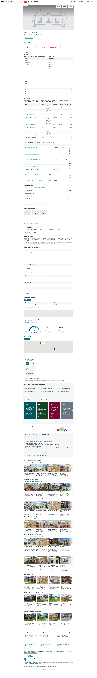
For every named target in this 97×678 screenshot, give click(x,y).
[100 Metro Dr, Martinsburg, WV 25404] (30, 487)
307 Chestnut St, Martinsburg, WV (31, 134)
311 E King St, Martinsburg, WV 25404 (32, 172)
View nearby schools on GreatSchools (32, 378)
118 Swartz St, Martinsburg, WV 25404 (32, 178)
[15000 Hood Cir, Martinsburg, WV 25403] (54, 468)
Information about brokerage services (31, 654)
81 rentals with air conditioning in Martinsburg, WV (34, 500)
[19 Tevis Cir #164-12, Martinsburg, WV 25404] (66, 542)
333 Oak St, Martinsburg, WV (30, 120)
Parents (42, 399)
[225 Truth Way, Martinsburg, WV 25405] (54, 487)
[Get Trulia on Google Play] (37, 659)
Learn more (62, 380)
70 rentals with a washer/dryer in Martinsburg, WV (34, 536)
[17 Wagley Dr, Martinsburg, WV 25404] (54, 580)
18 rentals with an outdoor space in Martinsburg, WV (35, 554)
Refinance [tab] (43, 187)
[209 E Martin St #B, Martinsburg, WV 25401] (66, 560)
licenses (51, 651)
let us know (56, 666)
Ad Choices (68, 662)
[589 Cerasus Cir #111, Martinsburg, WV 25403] (66, 468)
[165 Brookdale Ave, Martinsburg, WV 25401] (42, 598)
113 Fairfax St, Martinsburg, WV (30, 127)
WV (34, 4)
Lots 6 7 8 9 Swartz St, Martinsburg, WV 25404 (33, 180)
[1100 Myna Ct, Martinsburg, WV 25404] (54, 524)
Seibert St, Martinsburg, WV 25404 (31, 150)
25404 (43, 4)
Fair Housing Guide (37, 662)
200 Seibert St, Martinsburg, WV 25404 (32, 156)
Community (30, 399)
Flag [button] (33, 416)
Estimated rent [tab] (37, 187)
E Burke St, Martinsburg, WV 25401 (31, 174)
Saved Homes (73, 1)
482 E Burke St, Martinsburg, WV (31, 107)
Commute (48, 399)
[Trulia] (25, 659)
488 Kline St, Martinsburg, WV (30, 117)
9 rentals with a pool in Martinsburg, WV (32, 518)
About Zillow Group (31, 662)
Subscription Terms (58, 662)
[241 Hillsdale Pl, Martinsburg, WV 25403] (42, 487)
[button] (25, 2)
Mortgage (36, 1)
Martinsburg (38, 4)
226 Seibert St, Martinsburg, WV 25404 (32, 147)
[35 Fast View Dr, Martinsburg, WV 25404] (54, 560)
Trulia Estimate (29, 56)
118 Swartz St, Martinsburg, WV (30, 114)
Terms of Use (53, 662)
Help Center (44, 669)
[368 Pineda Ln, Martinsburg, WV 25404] (30, 468)
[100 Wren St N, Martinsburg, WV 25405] (42, 560)
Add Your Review (48, 421)
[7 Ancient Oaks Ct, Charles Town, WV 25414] (30, 617)
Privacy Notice (65, 662)
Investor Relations (48, 662)
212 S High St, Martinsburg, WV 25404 (32, 154)
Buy (28, 1)
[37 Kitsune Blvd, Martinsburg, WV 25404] (42, 468)
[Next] (72, 471)
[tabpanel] (48, 197)
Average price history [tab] (34, 322)
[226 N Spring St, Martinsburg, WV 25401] (66, 617)
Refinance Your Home (29, 38)
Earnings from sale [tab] (28, 187)
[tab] (27, 300)
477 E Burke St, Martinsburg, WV (31, 130)
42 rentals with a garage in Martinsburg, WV (33, 481)
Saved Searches (81, 1)
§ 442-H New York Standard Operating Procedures (30, 653)
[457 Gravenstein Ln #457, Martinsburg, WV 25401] (66, 487)
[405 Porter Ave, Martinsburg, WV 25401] (66, 598)
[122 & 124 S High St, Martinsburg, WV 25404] (30, 598)
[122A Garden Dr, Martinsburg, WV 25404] (30, 580)
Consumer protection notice (39, 654)
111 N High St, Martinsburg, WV (30, 137)
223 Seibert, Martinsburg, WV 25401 (31, 162)
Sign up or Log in (89, 1)
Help (61, 662)
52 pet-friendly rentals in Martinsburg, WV (33, 462)
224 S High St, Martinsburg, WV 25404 (32, 169)
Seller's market (34, 332)
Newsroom (44, 662)
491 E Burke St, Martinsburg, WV (31, 111)
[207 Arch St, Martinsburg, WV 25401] (54, 617)
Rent (32, 1)
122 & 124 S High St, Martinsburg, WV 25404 (33, 159)
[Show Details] (71, 60)
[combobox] (16, 2)
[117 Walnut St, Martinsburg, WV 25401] (42, 617)
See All (27, 429)
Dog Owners (37, 399)
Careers (41, 662)
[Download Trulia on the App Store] (30, 659)
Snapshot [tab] (27, 322)
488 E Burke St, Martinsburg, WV (31, 124)
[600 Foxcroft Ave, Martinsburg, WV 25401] (66, 505)
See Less (27, 293)
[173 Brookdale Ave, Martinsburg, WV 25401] (54, 598)
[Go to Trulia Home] (3, 1)
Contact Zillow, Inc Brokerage (28, 656)
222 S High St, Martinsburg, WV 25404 (32, 166)
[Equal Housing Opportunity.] (35, 669)
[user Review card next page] (73, 410)
